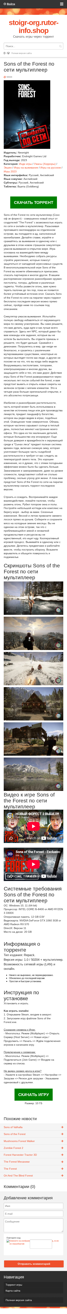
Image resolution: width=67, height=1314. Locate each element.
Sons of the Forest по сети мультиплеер (29, 67)
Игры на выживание (26, 167)
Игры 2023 (10, 171)
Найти (60, 46)
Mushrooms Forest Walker (19, 1141)
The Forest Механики (17, 1161)
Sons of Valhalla (13, 1127)
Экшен (8, 167)
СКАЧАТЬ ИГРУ (33, 1094)
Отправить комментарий (34, 1263)
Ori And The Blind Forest (18, 1175)
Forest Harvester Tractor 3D (20, 1154)
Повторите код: (14, 1238)
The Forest (10, 1168)
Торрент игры (14, 1284)
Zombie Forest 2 (13, 1147)
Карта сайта (13, 1290)
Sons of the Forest (14, 1134)
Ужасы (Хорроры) (45, 163)
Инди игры (25, 163)
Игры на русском (50, 167)
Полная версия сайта (21, 53)
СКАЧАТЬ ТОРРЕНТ (33, 202)
